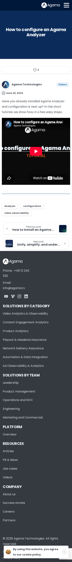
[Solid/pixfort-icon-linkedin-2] (26, 296)
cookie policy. (32, 554)
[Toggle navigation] (66, 5)
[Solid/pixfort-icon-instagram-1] (19, 296)
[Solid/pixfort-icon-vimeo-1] (12, 296)
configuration (32, 206)
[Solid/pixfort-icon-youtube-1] (6, 296)
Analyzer (10, 206)
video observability (16, 213)
